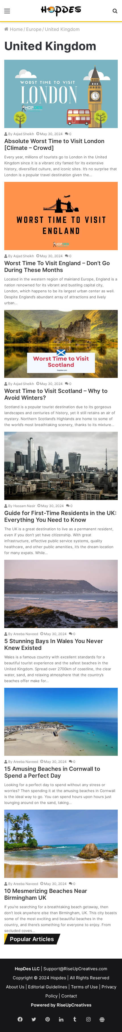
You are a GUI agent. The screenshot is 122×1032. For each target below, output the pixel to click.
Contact (69, 996)
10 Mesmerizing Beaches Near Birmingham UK (45, 894)
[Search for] (115, 13)
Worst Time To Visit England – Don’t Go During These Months (57, 266)
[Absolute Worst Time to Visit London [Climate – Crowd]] (60, 94)
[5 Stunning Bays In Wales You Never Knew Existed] (60, 594)
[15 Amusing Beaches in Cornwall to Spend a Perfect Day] (60, 722)
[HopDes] (61, 10)
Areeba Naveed (22, 634)
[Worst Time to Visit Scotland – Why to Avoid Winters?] (60, 344)
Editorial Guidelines (47, 987)
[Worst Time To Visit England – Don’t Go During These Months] (60, 216)
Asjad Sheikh (20, 134)
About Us (15, 987)
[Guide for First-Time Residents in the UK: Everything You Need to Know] (60, 466)
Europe (33, 29)
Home (16, 29)
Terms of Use (84, 987)
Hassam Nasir (21, 506)
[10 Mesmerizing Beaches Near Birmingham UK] (60, 844)
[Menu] (7, 13)
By (10, 134)
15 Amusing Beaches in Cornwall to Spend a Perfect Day (52, 772)
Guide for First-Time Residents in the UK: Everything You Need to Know (60, 516)
